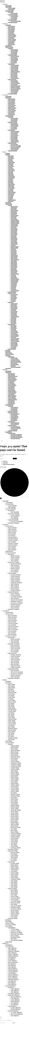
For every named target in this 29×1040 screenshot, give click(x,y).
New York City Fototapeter (15, 85)
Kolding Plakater (14, 250)
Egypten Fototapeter (14, 67)
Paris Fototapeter (14, 61)
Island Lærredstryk (14, 136)
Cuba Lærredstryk (14, 133)
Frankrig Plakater (14, 315)
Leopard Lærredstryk (12, 105)
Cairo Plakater (13, 329)
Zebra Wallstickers (11, 403)
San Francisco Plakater (15, 341)
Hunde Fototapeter (11, 34)
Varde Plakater (8, 368)
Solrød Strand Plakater (15, 279)
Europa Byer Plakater (12, 293)
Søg (14, 1022)
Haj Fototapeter (11, 32)
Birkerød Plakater (14, 212)
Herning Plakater (14, 231)
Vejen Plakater (13, 286)
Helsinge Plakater (14, 228)
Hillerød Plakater (14, 232)
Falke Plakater (10, 161)
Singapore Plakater (14, 345)
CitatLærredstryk (8, 96)
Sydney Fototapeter (14, 91)
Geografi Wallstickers (9, 404)
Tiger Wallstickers (11, 400)
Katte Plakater (10, 172)
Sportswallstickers (8, 431)
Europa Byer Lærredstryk (12, 122)
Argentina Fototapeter (15, 65)
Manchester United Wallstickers (17, 437)
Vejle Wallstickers (14, 409)
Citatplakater (7, 153)
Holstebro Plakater (14, 238)
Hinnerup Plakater (14, 233)
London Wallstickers (14, 416)
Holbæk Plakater (14, 237)
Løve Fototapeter (11, 37)
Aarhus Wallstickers (14, 407)
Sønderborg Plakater (14, 280)
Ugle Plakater (10, 197)
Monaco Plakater (14, 363)
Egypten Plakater (14, 312)
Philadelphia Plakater (15, 339)
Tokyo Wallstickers (14, 429)
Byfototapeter (10, 48)
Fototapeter (5, 23)
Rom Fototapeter (14, 62)
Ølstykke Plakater (14, 263)
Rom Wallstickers (14, 420)
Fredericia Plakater (14, 219)
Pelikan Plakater (11, 185)
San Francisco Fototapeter (15, 88)
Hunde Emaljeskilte (11, 8)
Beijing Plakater (14, 325)
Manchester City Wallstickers (16, 435)
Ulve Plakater (10, 198)
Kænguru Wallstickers (12, 385)
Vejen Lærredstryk (14, 119)
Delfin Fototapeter (11, 27)
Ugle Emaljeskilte (11, 9)
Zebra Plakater (10, 201)
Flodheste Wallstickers (12, 380)
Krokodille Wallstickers (12, 391)
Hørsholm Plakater (14, 242)
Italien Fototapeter (14, 74)
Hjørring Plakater (14, 234)
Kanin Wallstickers (11, 386)
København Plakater (14, 247)
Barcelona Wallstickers (15, 413)
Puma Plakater (10, 189)
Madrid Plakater (14, 298)
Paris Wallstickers (14, 418)
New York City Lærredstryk (16, 145)
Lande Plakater (11, 302)
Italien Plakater (13, 320)
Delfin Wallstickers (11, 374)
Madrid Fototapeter (14, 60)
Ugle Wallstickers (11, 402)
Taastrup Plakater (14, 282)
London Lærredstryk (14, 126)
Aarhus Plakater (14, 209)
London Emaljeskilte (14, 15)
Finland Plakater (14, 314)
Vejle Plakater (13, 288)
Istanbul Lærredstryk (14, 124)
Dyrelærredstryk (8, 97)
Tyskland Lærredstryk (15, 141)
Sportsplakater (8, 355)
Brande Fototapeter (14, 49)
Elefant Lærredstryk (11, 100)
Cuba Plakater (13, 310)
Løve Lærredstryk (11, 106)
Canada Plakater (14, 308)
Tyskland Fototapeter (15, 78)
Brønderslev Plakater (14, 215)
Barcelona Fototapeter (15, 56)
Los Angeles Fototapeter (15, 83)
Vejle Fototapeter (14, 53)
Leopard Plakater (11, 177)
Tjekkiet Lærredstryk (14, 140)
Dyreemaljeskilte (8, 6)
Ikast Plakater (13, 245)
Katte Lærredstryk (11, 104)
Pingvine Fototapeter (12, 40)
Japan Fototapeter (14, 75)
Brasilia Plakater (14, 328)
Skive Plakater (13, 275)
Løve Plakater (10, 179)
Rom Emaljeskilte (14, 18)
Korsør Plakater (13, 251)
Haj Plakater (10, 167)
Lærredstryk (5, 94)
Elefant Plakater (11, 158)
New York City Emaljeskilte (16, 21)
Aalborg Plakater (14, 207)
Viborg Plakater (14, 289)
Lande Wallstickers (11, 421)
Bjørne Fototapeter (11, 26)
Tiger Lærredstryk (11, 111)
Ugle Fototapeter (11, 43)
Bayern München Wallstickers (16, 434)
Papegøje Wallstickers (12, 395)
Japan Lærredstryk (14, 139)
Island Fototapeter (14, 72)
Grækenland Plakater (15, 316)
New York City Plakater (15, 338)
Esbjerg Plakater (14, 216)
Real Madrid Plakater (15, 364)
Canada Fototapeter (14, 66)
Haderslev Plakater (14, 225)
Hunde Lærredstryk (11, 102)
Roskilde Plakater (14, 269)
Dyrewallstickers (8, 372)
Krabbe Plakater (11, 175)
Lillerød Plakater (14, 253)
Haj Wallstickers (11, 382)
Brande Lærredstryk (14, 118)
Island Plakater (13, 319)
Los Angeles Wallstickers (15, 426)
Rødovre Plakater (14, 267)
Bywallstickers (10, 406)
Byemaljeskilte (10, 12)
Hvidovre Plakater (14, 244)
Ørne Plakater (10, 181)
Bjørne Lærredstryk (11, 98)
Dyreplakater (7, 154)
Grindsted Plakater (14, 224)
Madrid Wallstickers (14, 417)
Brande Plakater (14, 214)
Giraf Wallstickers (11, 381)
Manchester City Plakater (15, 360)
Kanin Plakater (10, 171)
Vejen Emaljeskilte (14, 13)
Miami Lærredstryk (14, 144)
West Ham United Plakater (16, 367)
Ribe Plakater (13, 365)
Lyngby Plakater (14, 254)
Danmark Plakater (14, 311)
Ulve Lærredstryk (11, 113)
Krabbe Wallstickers (11, 390)
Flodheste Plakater (11, 162)
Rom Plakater (13, 301)
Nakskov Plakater (14, 258)
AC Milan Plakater (14, 358)
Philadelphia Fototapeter (15, 87)
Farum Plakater (13, 218)
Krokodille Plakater (11, 176)
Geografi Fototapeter (9, 47)
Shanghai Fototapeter (15, 89)
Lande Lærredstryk (11, 129)
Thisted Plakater (14, 284)
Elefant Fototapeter (11, 28)
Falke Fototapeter (11, 30)
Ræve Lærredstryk (11, 109)
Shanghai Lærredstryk (15, 148)
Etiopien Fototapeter (14, 69)
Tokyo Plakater (13, 347)
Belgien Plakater (14, 304)
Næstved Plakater (14, 256)
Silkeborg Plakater (14, 271)
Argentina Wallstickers (15, 422)
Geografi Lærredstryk (9, 115)
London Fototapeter (14, 58)
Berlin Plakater (13, 295)
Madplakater (7, 350)
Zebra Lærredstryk (11, 114)
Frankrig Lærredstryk (14, 135)
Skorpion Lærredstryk (12, 110)
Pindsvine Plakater (8, 352)
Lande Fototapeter (11, 63)
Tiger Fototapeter (11, 41)
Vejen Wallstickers (14, 408)
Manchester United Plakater (16, 361)
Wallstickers (5, 369)
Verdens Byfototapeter (12, 79)
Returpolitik (5, 463)
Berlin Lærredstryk (14, 123)
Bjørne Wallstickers (11, 373)
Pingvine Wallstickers (12, 398)
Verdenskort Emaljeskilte (12, 22)
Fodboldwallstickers (11, 433)
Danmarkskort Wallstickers (13, 411)
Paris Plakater (13, 299)
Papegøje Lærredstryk (12, 107)
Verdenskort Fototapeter (12, 93)
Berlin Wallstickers (14, 415)
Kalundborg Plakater (14, 246)
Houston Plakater (14, 333)
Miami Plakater (13, 337)
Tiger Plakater (10, 196)
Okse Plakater (10, 180)
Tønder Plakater (14, 285)
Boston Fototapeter (14, 80)
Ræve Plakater (10, 190)
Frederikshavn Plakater (15, 222)
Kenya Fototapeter (14, 76)
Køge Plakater (13, 249)
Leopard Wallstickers (12, 393)
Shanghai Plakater (14, 343)
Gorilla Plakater (11, 166)
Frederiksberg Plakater (15, 220)
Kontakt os (5, 461)
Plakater (4, 151)
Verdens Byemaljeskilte (12, 19)
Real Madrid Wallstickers (15, 438)
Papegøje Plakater (11, 184)
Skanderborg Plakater (15, 273)
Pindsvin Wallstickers (12, 396)
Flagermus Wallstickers (12, 378)
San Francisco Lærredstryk (16, 146)
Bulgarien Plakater (14, 307)
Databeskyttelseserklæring (9, 464)
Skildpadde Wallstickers (12, 399)
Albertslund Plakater (14, 210)
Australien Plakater (14, 303)
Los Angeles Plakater (15, 334)
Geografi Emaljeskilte (9, 10)
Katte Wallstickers (11, 387)
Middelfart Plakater (14, 255)
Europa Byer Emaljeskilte (12, 14)
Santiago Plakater (14, 342)
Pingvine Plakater (11, 188)
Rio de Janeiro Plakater (9, 354)
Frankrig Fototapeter (14, 70)
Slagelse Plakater (14, 277)
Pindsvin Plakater (11, 187)
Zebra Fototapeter (11, 44)
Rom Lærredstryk (14, 128)
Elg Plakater (10, 159)
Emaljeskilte (5, 4)
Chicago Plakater (14, 330)
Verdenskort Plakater (12, 349)
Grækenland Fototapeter (15, 71)
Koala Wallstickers (11, 389)
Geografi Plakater (8, 203)
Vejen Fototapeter (14, 52)
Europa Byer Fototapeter (12, 54)
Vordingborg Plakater (15, 290)
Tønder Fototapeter (14, 50)
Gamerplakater (8, 202)
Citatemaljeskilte (8, 5)
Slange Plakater (11, 194)
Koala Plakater (10, 174)
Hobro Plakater (13, 236)
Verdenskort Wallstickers (12, 430)
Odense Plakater (14, 262)
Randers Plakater (14, 264)
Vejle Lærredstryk (14, 120)
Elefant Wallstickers (11, 377)
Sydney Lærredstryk (14, 149)
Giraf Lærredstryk (11, 101)
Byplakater (10, 205)
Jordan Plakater (13, 323)
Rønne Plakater (13, 268)
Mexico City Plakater (14, 336)
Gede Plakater (10, 163)
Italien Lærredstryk (14, 137)
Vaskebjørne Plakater (12, 199)
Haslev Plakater (13, 227)
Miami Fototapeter (14, 84)
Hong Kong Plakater (14, 332)
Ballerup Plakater (14, 211)
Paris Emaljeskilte (14, 17)
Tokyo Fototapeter (14, 92)
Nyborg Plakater (14, 260)
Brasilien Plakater (14, 306)
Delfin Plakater (10, 157)
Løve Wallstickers (11, 394)
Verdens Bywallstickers (12, 425)
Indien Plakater (13, 317)
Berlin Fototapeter (14, 57)
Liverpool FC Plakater (15, 359)
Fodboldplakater (11, 356)
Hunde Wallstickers (11, 384)
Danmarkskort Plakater (12, 291)
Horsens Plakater (14, 241)
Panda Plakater (11, 183)
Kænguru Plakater (11, 170)
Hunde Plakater (11, 168)
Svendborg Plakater (14, 281)
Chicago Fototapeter (14, 82)
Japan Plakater (13, 321)
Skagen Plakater (14, 272)
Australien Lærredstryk (15, 131)
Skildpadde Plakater (12, 192)
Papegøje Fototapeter (12, 39)
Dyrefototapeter (8, 25)
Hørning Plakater (14, 240)
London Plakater (14, 297)
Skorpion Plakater (11, 193)
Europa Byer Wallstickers (12, 412)
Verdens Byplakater (11, 324)
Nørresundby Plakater (15, 259)
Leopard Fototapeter (12, 36)
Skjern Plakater (13, 276)
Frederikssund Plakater (15, 223)
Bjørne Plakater (11, 155)
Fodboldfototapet (8, 45)
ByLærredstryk (10, 117)
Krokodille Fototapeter (12, 35)
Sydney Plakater (14, 346)
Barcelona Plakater (14, 294)
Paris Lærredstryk (14, 127)
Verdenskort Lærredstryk (12, 150)
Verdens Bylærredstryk (12, 142)
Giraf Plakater (10, 164)
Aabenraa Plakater (14, 206)
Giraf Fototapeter (11, 31)
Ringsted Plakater (14, 266)
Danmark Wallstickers (15, 424)
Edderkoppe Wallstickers (12, 376)
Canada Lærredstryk (14, 132)
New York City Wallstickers (16, 428)
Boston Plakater (13, 326)
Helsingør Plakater (14, 229)
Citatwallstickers (8, 371)
